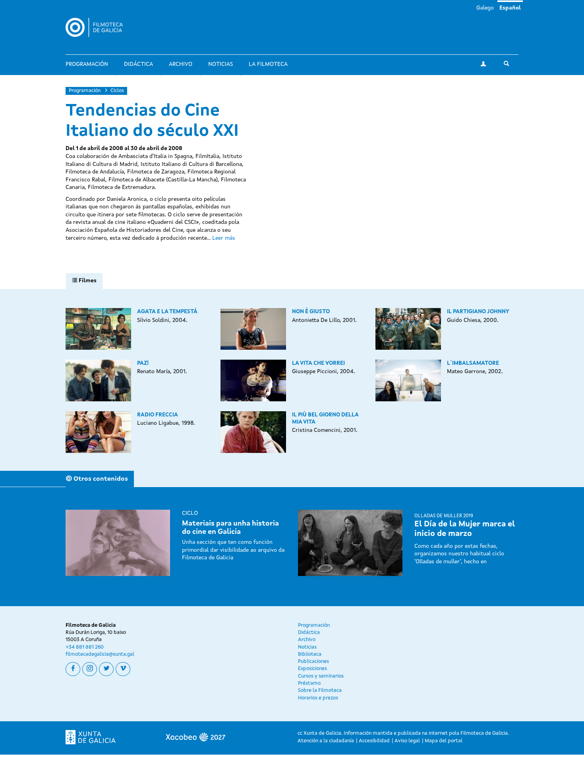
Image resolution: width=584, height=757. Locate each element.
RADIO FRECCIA (157, 415)
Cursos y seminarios (321, 676)
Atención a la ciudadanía (326, 741)
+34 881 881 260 (85, 647)
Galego (485, 8)
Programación (87, 64)
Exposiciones (312, 668)
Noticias (220, 64)
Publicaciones (313, 661)
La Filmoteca (268, 64)
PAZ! (143, 363)
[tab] (84, 281)
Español (510, 8)
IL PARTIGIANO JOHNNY (478, 311)
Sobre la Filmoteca (320, 690)
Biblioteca (309, 654)
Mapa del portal (443, 741)
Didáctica (138, 64)
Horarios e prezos (318, 698)
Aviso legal (407, 741)
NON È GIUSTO (311, 311)
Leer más (223, 238)
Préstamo (309, 683)
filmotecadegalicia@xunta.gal (100, 654)
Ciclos (117, 90)
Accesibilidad (374, 741)
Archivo (180, 64)
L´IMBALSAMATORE (473, 363)
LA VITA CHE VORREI (318, 363)
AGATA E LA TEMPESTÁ (167, 311)
